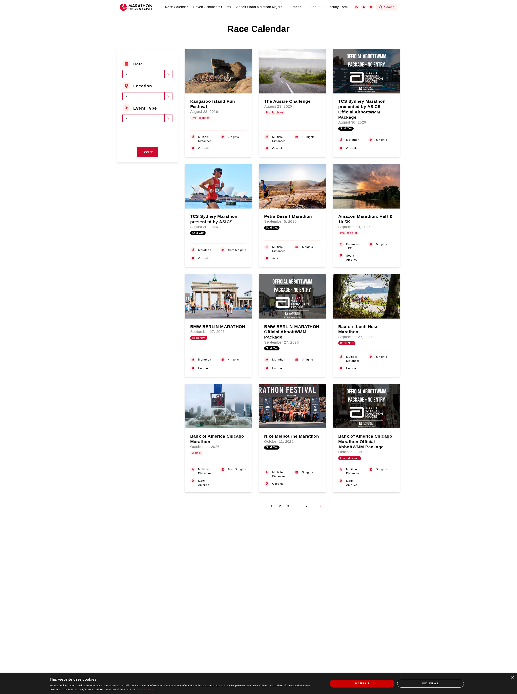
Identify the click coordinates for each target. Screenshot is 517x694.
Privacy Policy (145, 689)
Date (138, 64)
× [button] (512, 677)
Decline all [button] (430, 683)
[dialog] (258, 683)
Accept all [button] (362, 683)
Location (142, 86)
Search (147, 152)
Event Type (145, 108)
